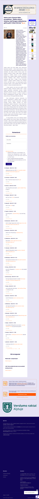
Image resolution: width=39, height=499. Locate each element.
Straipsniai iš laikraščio (6, 473)
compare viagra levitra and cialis (15, 240)
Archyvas (4, 476)
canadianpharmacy (19, 232)
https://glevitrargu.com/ (10, 242)
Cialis (20, 179)
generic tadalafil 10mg (22, 187)
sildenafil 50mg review (22, 315)
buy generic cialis (18, 269)
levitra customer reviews (19, 306)
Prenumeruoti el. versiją (22, 394)
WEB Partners (34, 497)
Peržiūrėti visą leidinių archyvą (22, 397)
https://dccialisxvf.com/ (12, 261)
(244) (24, 23)
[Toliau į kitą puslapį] (18, 348)
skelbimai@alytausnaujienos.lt (22, 383)
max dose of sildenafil (21, 250)
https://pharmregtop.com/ (14, 171)
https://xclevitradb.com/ (15, 224)
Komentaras (9, 143)
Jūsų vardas (9, 139)
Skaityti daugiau (8, 360)
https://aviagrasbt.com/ (16, 280)
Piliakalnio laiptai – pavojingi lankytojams (11, 358)
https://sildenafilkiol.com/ (10, 251)
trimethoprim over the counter (17, 334)
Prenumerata (5, 475)
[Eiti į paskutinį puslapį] (19, 348)
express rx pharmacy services (18, 297)
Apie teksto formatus (9, 151)
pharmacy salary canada (18, 344)
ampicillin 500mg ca (16, 213)
